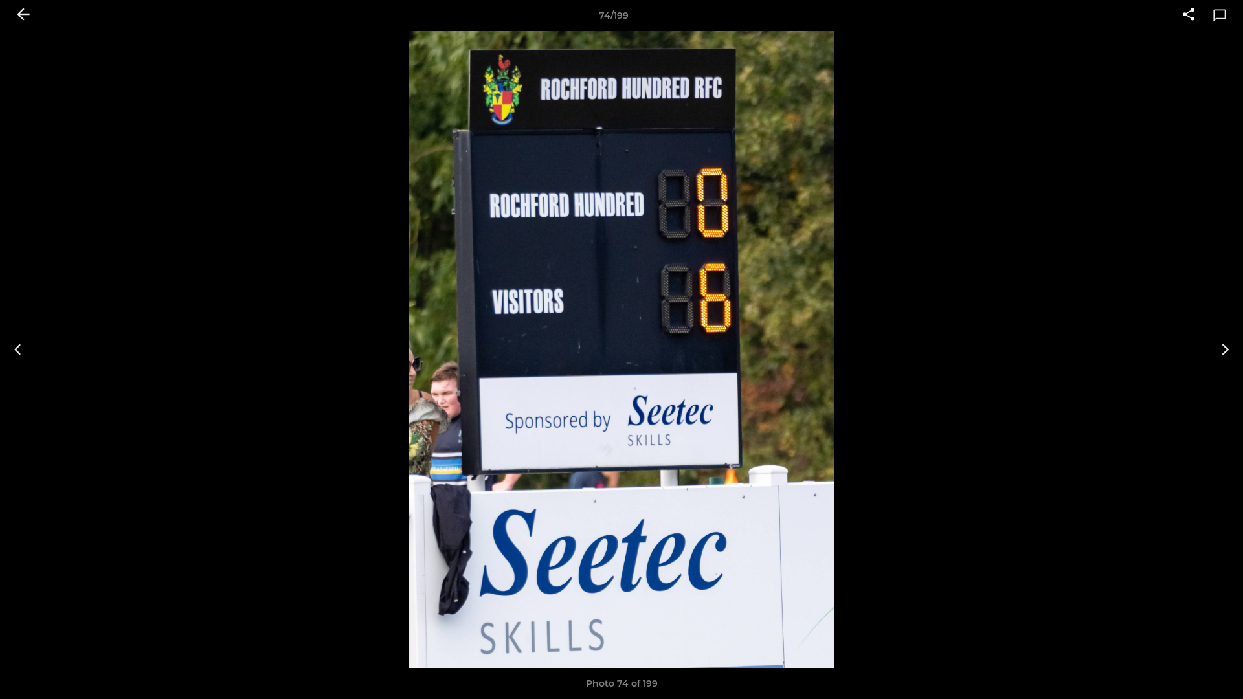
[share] (1188, 15)
